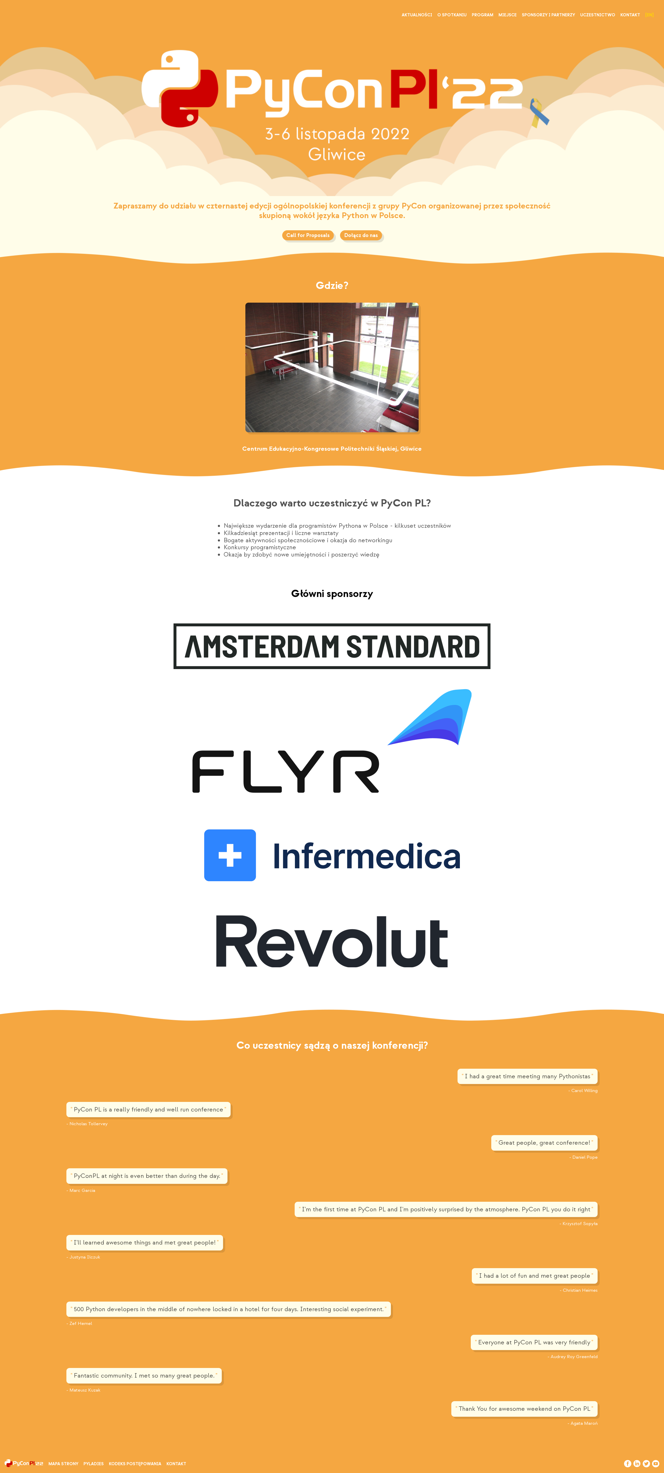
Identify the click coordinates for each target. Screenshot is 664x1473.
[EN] (649, 15)
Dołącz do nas (361, 235)
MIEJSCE (508, 15)
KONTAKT (630, 15)
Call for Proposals (308, 235)
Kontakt (176, 1464)
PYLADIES (94, 1464)
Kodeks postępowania (135, 1464)
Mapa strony (63, 1464)
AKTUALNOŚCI (417, 15)
